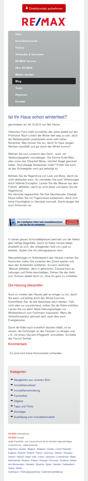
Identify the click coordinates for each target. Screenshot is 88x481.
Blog (18, 81)
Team (18, 88)
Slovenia (40, 464)
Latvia (41, 456)
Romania (53, 460)
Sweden (57, 464)
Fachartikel (20, 396)
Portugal (43, 460)
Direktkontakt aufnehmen (45, 8)
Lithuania (50, 456)
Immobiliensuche (26, 41)
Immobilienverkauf (24, 385)
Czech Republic (63, 448)
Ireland (20, 456)
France (39, 452)
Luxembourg (62, 456)
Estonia (21, 452)
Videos (19, 47)
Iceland (11, 456)
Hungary (68, 452)
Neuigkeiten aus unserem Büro (31, 380)
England (12, 452)
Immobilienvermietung (26, 390)
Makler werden (24, 74)
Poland (34, 460)
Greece (58, 452)
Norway (25, 460)
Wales (19, 468)
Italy (34, 456)
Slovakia (30, 464)
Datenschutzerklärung (52, 471)
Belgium (31, 448)
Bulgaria (41, 448)
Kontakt (20, 101)
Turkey (11, 468)
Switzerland (68, 464)
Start (18, 34)
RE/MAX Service (25, 61)
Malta (73, 456)
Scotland (64, 460)
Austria (22, 448)
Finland (30, 452)
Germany (48, 452)
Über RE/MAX (24, 68)
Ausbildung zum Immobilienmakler (34, 417)
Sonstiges (19, 411)
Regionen (21, 94)
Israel (27, 456)
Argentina (12, 448)
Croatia (50, 448)
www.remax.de (30, 445)
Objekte (18, 401)
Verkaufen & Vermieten (29, 54)
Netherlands (14, 460)
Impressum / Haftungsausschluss (24, 471)
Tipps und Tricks (23, 406)
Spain (48, 464)
